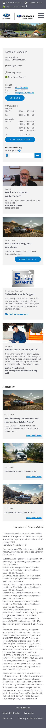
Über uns (15, 98)
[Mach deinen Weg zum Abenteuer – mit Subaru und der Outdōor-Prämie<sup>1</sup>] (23, 400)
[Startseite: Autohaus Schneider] (6, 16)
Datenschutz (8, 718)
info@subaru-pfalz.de (24, 92)
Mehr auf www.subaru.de (16, 314)
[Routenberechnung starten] (37, 155)
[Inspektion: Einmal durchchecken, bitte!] (23, 333)
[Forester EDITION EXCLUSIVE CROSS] (23, 453)
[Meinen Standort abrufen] (7, 155)
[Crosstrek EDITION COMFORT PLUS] (23, 494)
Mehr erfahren (27, 259)
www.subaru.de (23, 708)
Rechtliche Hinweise (11, 713)
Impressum (29, 713)
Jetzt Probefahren (20, 139)
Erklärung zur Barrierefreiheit (30, 718)
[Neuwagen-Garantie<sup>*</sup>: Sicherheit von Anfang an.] (23, 278)
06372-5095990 (21, 87)
